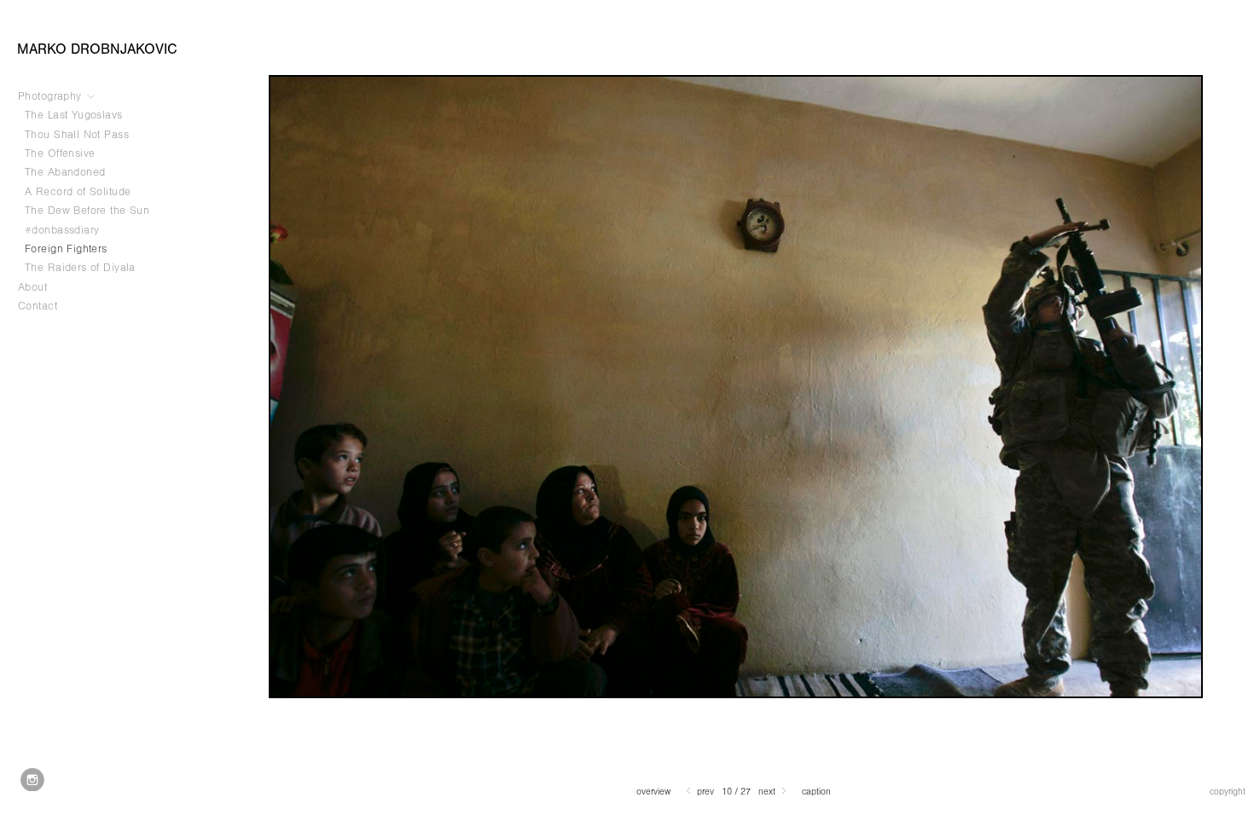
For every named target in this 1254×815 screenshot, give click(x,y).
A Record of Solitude (80, 192)
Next (768, 792)
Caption (816, 792)
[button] (653, 791)
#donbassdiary (62, 230)
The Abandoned (65, 172)
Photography (51, 96)
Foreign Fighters (66, 249)
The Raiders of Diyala (80, 268)
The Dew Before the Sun (87, 211)
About (32, 287)
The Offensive (60, 153)
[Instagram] (32, 780)
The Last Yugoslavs (74, 115)
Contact (37, 306)
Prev (704, 792)
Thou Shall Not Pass (77, 135)
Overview (653, 792)
